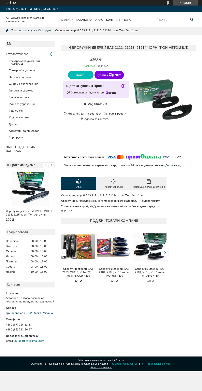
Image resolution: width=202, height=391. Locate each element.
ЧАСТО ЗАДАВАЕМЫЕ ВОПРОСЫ (21, 148)
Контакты (113, 19)
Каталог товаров (17, 54)
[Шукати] (191, 19)
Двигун (13, 124)
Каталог (82, 19)
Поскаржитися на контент (124, 363)
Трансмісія (16, 110)
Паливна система (20, 77)
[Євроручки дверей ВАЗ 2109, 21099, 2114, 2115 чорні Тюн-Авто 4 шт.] (30, 189)
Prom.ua (119, 360)
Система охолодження (23, 83)
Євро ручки (45, 30)
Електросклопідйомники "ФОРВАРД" (24, 62)
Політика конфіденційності (155, 363)
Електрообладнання (22, 70)
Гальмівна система (21, 90)
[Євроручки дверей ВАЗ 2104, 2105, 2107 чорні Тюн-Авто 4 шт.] (149, 247)
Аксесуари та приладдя (24, 130)
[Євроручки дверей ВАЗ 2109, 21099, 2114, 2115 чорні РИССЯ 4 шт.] (78, 247)
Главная (67, 19)
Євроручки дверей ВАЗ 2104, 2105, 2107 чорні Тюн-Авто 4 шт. (150, 272)
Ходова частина (19, 117)
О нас (98, 19)
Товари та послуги (23, 30)
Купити (80, 75)
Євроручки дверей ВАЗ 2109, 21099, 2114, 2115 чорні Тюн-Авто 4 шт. (29, 212)
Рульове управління (22, 103)
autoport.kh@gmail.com (29, 340)
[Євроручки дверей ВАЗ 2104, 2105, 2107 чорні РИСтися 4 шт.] (114, 247)
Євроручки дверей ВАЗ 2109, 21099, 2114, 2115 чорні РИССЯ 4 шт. (78, 272)
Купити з (102, 75)
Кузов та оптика (19, 97)
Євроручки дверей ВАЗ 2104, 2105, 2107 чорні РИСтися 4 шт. (114, 272)
